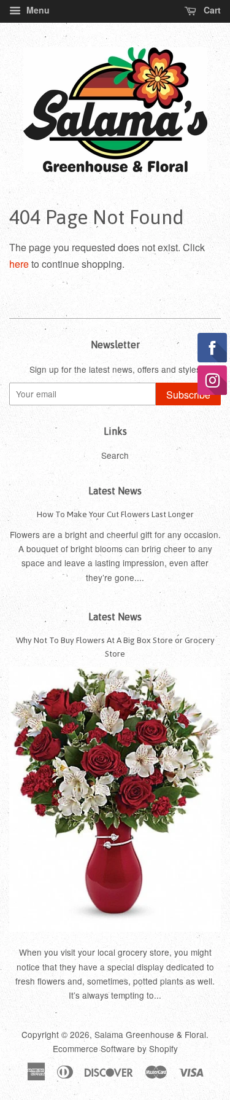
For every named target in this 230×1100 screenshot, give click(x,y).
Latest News (115, 490)
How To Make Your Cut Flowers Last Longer (115, 514)
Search (115, 455)
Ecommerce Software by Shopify (115, 1048)
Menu (37, 10)
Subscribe (188, 395)
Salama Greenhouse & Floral (150, 1034)
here (19, 264)
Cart (211, 10)
